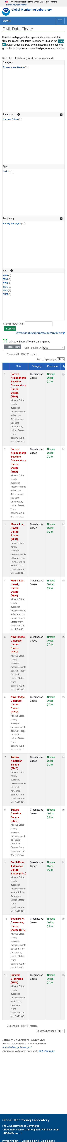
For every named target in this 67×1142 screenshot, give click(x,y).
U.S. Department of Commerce (21, 1125)
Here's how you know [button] (16, 5)
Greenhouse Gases (13, 67)
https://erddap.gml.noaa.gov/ (16, 1047)
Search (11, 328)
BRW (5, 275)
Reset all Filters (12, 347)
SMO (5, 287)
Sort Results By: (33, 347)
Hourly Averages (12, 223)
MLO (5, 279)
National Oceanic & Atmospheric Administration (31, 1129)
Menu (6, 21)
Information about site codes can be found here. (39, 333)
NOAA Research (13, 1133)
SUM (5, 294)
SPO (5, 290)
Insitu (6, 171)
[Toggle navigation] (60, 21)
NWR (5, 283)
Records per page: (46, 359)
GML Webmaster (46, 1051)
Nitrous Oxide (10, 119)
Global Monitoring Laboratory (31, 9)
